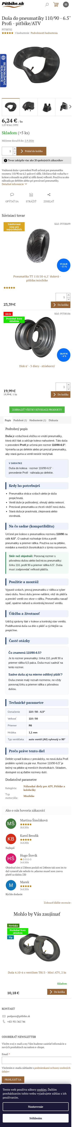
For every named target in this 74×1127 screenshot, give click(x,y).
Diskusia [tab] (53, 420)
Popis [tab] (8, 420)
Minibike (29, 796)
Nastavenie (35, 1107)
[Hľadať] (47, 4)
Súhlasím (35, 1118)
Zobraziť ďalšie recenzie (57, 902)
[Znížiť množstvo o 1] (14, 153)
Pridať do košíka (34, 151)
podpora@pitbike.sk (18, 1016)
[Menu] (66, 4)
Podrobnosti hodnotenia (44, 33)
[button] (37, 992)
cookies (42, 1090)
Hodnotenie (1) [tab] (37, 420)
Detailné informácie (13, 184)
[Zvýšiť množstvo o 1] (14, 149)
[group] (37, 959)
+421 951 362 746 (16, 1021)
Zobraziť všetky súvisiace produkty (37, 409)
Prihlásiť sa (13, 1079)
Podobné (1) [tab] (20, 420)
